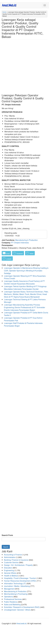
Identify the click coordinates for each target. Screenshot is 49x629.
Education (8, 567)
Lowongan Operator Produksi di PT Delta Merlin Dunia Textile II (26, 314)
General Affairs (10, 573)
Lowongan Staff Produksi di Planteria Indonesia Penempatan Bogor (23, 324)
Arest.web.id (21, 623)
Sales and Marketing (12, 604)
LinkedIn (9, 259)
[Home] (9, 5)
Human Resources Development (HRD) (20, 580)
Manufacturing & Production (26, 240)
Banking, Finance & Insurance (16, 560)
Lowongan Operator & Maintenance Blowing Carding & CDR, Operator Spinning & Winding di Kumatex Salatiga (26, 271)
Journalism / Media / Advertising (17, 586)
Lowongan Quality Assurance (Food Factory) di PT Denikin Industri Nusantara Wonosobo (24, 282)
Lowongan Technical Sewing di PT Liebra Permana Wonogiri (25, 300)
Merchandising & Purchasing (15, 594)
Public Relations (10, 601)
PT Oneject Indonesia (20, 242)
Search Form (7, 535)
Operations (8, 596)
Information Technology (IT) (15, 583)
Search (5, 547)
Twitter (31, 253)
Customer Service (11, 562)
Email (8, 253)
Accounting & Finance (13, 554)
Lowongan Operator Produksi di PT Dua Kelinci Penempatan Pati (23, 319)
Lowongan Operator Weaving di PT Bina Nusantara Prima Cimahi (25, 277)
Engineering (9, 570)
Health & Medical (11, 575)
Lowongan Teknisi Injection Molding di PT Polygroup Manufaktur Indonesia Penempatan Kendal (25, 287)
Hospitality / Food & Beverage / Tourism (20, 578)
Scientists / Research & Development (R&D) (22, 607)
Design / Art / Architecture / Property (18, 565)
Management (9, 588)
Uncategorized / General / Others (17, 609)
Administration (10, 557)
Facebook (19, 253)
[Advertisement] (24, 68)
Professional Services (13, 599)
